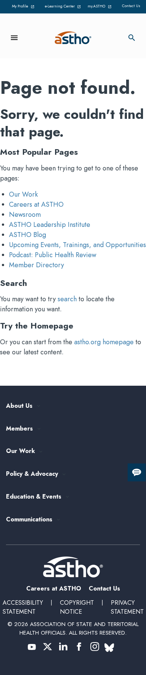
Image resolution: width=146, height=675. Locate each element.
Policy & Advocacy (32, 474)
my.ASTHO (101, 6)
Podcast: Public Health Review (52, 255)
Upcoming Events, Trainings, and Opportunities (77, 245)
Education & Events (33, 497)
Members (19, 429)
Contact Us (131, 6)
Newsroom (25, 214)
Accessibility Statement (23, 607)
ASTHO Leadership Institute (49, 224)
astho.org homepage (104, 342)
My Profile (24, 6)
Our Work (23, 194)
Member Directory (36, 265)
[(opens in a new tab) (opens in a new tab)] (32, 647)
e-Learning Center (62, 6)
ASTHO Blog (27, 235)
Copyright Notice (77, 607)
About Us (19, 406)
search (67, 299)
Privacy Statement (127, 607)
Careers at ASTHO (36, 204)
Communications (29, 520)
